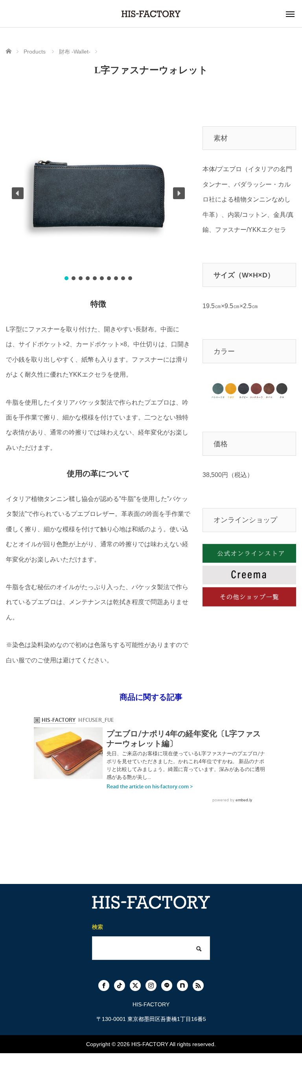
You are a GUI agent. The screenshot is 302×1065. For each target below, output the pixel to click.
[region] (98, 193)
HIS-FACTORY (149, 1044)
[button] (18, 193)
